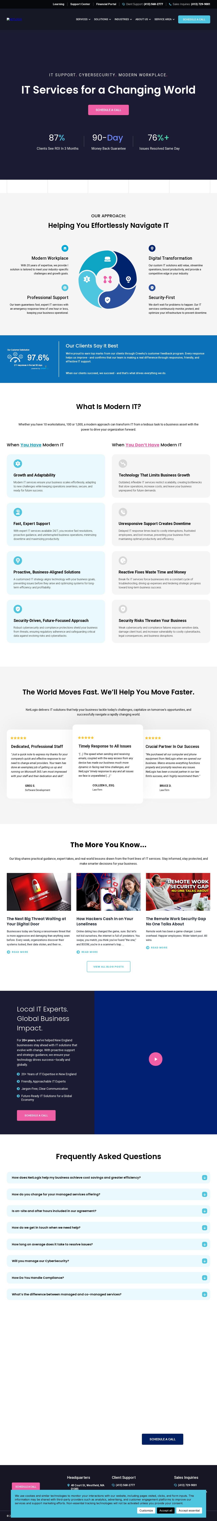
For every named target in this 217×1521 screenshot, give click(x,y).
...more (39, 952)
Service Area (163, 19)
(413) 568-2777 (147, 1411)
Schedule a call (194, 19)
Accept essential (189, 1510)
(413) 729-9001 (187, 1485)
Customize (146, 1510)
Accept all (165, 1510)
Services (81, 19)
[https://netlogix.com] (14, 19)
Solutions (101, 19)
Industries (122, 19)
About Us (141, 19)
